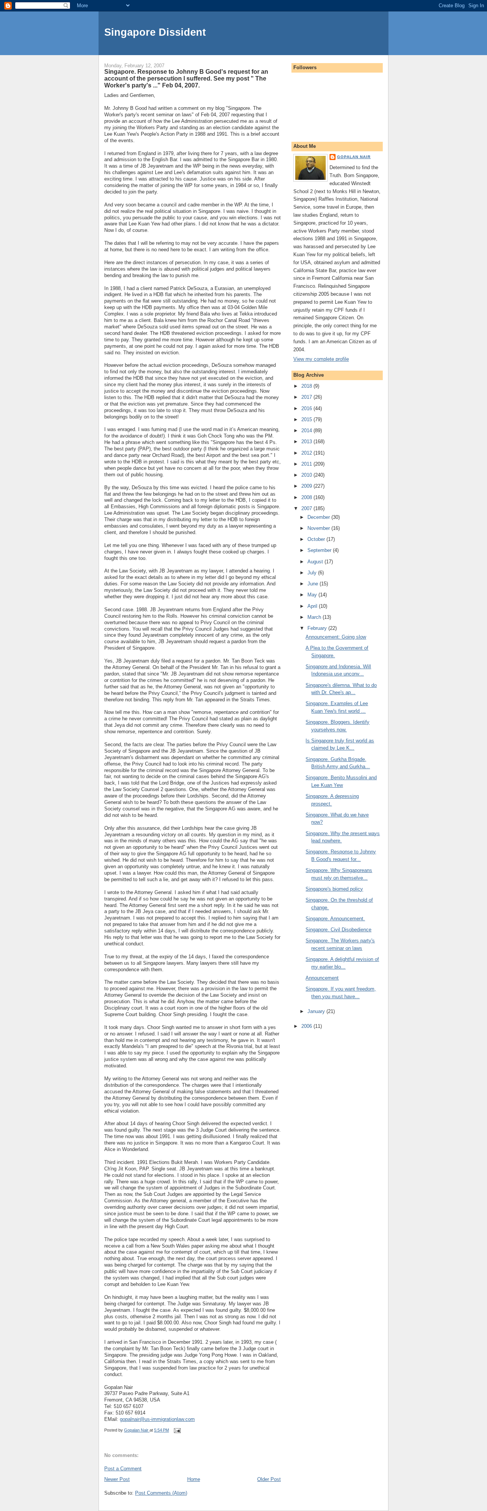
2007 (307, 508)
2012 (307, 453)
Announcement (322, 978)
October (316, 539)
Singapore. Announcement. (335, 918)
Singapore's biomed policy (334, 889)
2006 (307, 1026)
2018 (307, 386)
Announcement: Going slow (336, 637)
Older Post (269, 1479)
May (312, 595)
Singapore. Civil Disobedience (338, 929)
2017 (307, 397)
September (320, 550)
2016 (307, 408)
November (319, 528)
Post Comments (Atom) (161, 1493)
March (315, 617)
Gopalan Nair (354, 157)
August (316, 561)
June (313, 584)
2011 (307, 464)
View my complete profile (321, 359)
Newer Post (117, 1479)
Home (193, 1479)
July (312, 573)
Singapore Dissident (155, 32)
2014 (307, 430)
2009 (307, 486)
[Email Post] (176, 1430)
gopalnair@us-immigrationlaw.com (157, 1419)
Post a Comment (123, 1468)
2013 (307, 441)
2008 (307, 497)
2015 (307, 419)
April (313, 606)
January (316, 1011)
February (317, 628)
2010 (307, 475)
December (319, 517)
